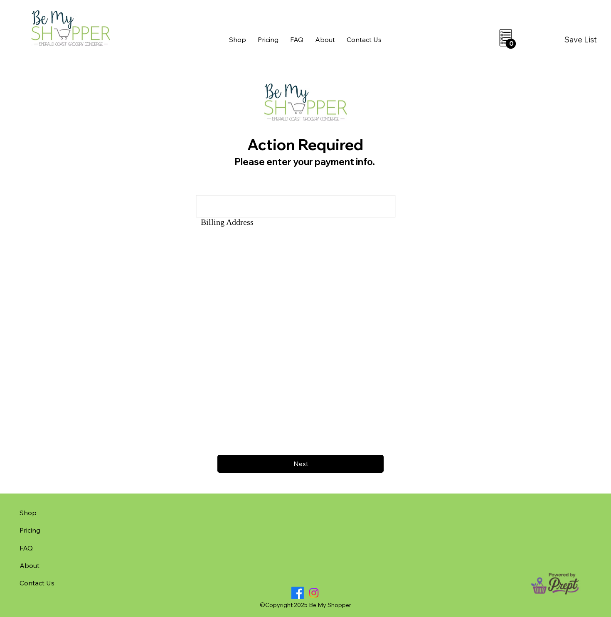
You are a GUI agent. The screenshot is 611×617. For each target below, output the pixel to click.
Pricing (30, 530)
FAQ (26, 548)
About (29, 565)
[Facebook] (297, 593)
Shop (28, 512)
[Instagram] (314, 593)
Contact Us (37, 583)
